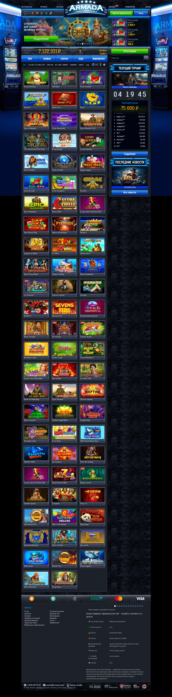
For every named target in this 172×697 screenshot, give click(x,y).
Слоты (52, 620)
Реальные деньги (57, 611)
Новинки (53, 618)
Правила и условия (32, 618)
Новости (28, 613)
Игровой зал (55, 613)
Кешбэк (28, 616)
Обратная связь (31, 623)
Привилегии (54, 623)
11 (137, 606)
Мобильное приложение (34, 625)
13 (142, 606)
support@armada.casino (55, 685)
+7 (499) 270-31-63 (34, 685)
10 (135, 606)
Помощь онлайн (75, 685)
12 (140, 606)
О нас (27, 611)
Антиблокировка (31, 620)
